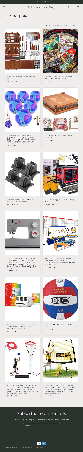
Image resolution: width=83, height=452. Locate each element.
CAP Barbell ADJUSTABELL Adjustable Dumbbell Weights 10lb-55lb (20, 201)
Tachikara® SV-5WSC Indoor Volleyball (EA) (59, 326)
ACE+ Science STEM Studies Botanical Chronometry (58, 136)
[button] (4, 7)
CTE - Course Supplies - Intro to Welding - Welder (60, 201)
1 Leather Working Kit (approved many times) (21, 77)
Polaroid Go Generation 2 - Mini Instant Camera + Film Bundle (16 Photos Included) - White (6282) (21, 327)
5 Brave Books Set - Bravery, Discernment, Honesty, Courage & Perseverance (59, 77)
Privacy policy (39, 447)
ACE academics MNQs (16, 447)
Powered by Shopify (27, 447)
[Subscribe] (57, 425)
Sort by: (48, 25)
